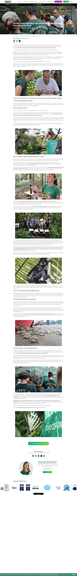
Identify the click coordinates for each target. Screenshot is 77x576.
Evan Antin (23, 50)
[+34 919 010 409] (30, 473)
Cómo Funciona (42, 1)
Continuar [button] (73, 574)
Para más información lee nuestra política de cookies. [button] (49, 574)
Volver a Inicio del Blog (39, 443)
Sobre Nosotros (49, 1)
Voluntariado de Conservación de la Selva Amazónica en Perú (28, 407)
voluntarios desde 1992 (14, 4)
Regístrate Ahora (58, 1)
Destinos (25, 1)
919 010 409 (48, 468)
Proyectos (19, 1)
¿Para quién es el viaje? (33, 1)
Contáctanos (66, 1)
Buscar (72, 1)
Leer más (38, 493)
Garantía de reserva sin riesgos (66, 4)
